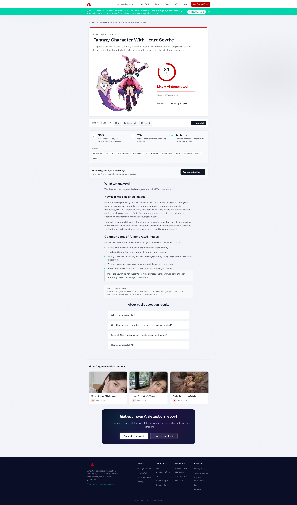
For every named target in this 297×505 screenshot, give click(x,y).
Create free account (134, 436)
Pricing (140, 481)
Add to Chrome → (196, 12)
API (175, 4)
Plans (167, 4)
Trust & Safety (181, 476)
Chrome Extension (145, 477)
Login (185, 4)
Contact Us (161, 485)
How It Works (144, 4)
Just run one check (164, 436)
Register (198, 489)
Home (91, 22)
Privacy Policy (200, 468)
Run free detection (191, 172)
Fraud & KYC (180, 480)
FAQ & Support (162, 480)
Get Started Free (200, 4)
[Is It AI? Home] (89, 4)
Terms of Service (201, 473)
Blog (157, 4)
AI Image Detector (125, 4)
